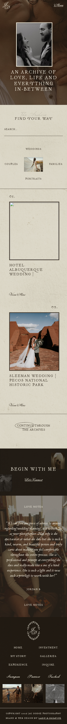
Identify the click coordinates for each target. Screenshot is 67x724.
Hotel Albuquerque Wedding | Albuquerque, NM (31, 272)
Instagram (13, 676)
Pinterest (34, 676)
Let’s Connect (33, 480)
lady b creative (50, 718)
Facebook (54, 676)
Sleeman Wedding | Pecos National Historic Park (33, 380)
